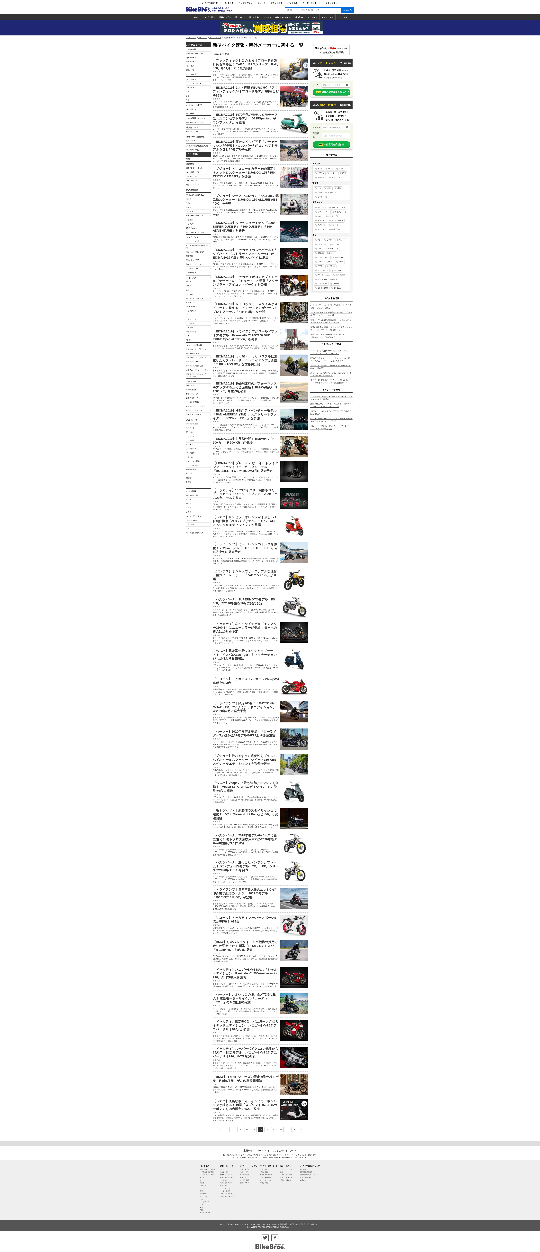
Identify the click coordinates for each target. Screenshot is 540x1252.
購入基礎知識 (192, 190)
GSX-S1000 (322, 279)
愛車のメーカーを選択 (331, 85)
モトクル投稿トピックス (195, 122)
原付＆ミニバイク (226, 1174)
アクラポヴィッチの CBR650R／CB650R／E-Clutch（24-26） (330, 366)
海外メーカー (191, 62)
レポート (189, 96)
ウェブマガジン (246, 3)
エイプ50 (330, 240)
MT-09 (341, 262)
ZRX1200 (337, 288)
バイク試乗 (264, 1183)
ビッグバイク (323, 197)
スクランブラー (334, 216)
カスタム (267, 17)
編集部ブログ (244, 1183)
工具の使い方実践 (193, 260)
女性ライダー (244, 1177)
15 (240, 1129)
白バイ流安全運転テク (194, 533)
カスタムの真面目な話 (194, 366)
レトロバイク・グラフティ (196, 349)
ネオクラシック (341, 212)
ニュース (262, 3)
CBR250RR (322, 244)
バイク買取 (292, 3)
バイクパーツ (191, 109)
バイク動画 (190, 66)
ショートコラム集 (194, 345)
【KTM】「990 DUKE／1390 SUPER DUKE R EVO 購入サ (330, 412)
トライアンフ (191, 224)
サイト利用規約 (305, 1177)
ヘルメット (190, 428)
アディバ (189, 328)
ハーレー (333, 173)
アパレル (189, 432)
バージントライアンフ (227, 1196)
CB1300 (332, 253)
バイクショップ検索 (207, 1174)
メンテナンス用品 (193, 461)
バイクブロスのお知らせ (197, 146)
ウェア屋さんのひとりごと (196, 357)
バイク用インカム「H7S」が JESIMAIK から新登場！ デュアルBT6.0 (331, 306)
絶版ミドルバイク (283, 17)
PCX (319, 240)
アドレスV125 (323, 271)
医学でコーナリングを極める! (197, 370)
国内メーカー (191, 58)
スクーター (322, 229)
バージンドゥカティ (227, 1193)
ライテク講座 (244, 1174)
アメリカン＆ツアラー (227, 1183)
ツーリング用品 (192, 424)
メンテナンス (327, 17)
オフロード (322, 221)
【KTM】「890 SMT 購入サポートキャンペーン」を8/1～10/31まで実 (330, 427)
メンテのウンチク (193, 269)
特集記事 (299, 17)
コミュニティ (332, 3)
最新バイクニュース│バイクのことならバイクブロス (270, 1150)
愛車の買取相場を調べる (331, 92)
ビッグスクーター (226, 1180)
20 (274, 1129)
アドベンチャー (337, 221)
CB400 (320, 249)
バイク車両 (191, 49)
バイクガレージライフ (267, 1174)
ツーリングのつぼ (193, 362)
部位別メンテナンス (193, 264)
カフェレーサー (323, 212)
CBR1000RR (333, 249)
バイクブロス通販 (193, 150)
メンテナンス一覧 (193, 241)
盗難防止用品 (191, 469)
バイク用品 (190, 113)
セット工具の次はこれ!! (195, 252)
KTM (188, 336)
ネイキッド (322, 208)
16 (247, 1129)
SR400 (320, 262)
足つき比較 (254, 17)
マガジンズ (202, 38)
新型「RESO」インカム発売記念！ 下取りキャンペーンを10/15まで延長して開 (331, 405)
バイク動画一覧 (192, 495)
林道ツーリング (192, 394)
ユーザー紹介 (244, 1180)
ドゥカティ (190, 220)
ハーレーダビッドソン (194, 216)
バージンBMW (225, 1191)
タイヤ (188, 486)
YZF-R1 (320, 266)
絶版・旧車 (335, 229)
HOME (196, 17)
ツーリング (342, 17)
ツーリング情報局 (193, 402)
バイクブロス (191, 38)
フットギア (190, 440)
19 (267, 1129)
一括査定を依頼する (331, 144)
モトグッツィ (191, 319)
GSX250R (338, 271)
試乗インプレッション (194, 168)
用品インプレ (192, 420)
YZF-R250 (339, 257)
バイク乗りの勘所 (193, 353)
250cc (320, 192)
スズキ (188, 207)
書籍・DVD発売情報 (195, 136)
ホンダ (188, 199)
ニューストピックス (193, 83)
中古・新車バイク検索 (207, 1169)
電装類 (188, 478)
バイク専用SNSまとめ (196, 118)
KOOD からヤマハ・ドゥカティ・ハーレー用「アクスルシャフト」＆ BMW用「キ (330, 359)
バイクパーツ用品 (194, 105)
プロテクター (191, 449)
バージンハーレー (226, 1188)
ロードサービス (265, 1180)
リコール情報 (191, 74)
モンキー (342, 240)
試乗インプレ (225, 17)
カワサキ (189, 211)
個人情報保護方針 (306, 1172)
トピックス (312, 17)
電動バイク (190, 70)
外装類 (188, 482)
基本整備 (189, 256)
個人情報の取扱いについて (309, 1174)
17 (254, 1129)
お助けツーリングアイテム (196, 410)
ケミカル (189, 457)
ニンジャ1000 (323, 288)
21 (281, 1129)
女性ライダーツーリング (195, 406)
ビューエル (190, 303)
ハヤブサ (335, 279)
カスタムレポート (286, 1177)
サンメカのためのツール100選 (197, 247)
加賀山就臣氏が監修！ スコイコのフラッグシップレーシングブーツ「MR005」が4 (331, 328)
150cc (339, 188)
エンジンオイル (192, 465)
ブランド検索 (277, 3)
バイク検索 (229, 3)
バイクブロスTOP (210, 3)
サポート (189, 100)
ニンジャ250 (322, 284)
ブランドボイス (285, 1180)
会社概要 (303, 1169)
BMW (344, 173)
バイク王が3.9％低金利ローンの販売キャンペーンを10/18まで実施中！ (331, 397)
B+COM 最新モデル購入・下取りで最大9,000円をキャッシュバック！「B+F (331, 419)
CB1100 (321, 253)
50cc (319, 188)
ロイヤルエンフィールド (195, 232)
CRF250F (336, 244)
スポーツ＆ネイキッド (227, 1177)
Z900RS (336, 284)
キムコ (202, 1207)
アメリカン (322, 225)
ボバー (320, 216)
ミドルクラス (333, 192)
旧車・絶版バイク (193, 180)
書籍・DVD (190, 141)
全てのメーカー (205, 1212)
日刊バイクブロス (193, 132)
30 (294, 1129)
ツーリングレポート (193, 415)
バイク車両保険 (265, 1177)
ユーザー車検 (191, 273)
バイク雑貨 (190, 453)
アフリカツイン (323, 257)
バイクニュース (215, 38)
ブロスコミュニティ (287, 1169)
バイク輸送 (264, 1172)
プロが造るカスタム (195, 195)
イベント (189, 92)
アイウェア (190, 436)
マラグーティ (191, 332)
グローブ (189, 445)
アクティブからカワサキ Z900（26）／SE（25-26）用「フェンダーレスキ (329, 352)
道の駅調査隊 (191, 390)
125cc (329, 188)
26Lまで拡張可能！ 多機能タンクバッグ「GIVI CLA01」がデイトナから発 (331, 313)
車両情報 (190, 164)
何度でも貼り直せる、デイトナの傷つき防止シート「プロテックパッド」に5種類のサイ (331, 381)
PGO (188, 340)
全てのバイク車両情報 (194, 53)
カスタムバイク (192, 176)
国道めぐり (190, 385)
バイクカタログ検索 (207, 1172)
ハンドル (189, 474)
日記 (281, 1172)
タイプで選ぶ (209, 17)
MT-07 (330, 262)
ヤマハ (188, 203)
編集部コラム (192, 127)
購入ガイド (240, 17)
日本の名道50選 (192, 398)
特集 (188, 159)
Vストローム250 (324, 275)
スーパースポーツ (338, 208)
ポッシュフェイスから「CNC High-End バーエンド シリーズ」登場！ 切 (331, 374)
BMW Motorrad (191, 228)
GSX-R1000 (340, 275)
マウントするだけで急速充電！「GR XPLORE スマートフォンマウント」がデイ (330, 321)
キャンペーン (191, 87)
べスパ (202, 1199)
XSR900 (332, 266)
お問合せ (303, 1180)
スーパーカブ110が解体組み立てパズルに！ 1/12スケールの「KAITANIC (329, 335)
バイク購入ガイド (193, 172)
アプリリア (190, 323)
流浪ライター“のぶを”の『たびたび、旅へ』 (196, 375)
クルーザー (335, 225)
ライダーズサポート (311, 3)
